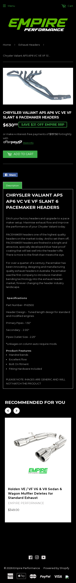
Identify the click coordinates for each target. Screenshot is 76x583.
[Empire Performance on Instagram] (37, 557)
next (16, 411)
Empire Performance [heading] (26, 503)
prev (8, 411)
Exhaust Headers (29, 44)
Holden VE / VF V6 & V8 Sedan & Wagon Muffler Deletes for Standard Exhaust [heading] (35, 493)
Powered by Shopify (56, 568)
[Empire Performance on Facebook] (30, 557)
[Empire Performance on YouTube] (44, 557)
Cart (70, 5)
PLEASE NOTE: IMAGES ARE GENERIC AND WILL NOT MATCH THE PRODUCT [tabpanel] (38, 288)
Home (7, 44)
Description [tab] (12, 185)
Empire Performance (26, 568)
